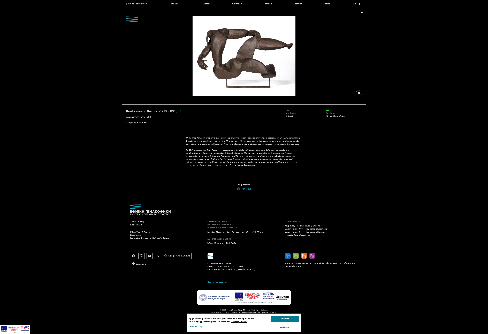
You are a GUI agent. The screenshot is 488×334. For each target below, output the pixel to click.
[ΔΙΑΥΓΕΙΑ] (282, 297)
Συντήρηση (135, 235)
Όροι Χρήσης (216, 313)
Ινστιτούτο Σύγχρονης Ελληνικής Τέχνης (149, 238)
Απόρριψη (285, 327)
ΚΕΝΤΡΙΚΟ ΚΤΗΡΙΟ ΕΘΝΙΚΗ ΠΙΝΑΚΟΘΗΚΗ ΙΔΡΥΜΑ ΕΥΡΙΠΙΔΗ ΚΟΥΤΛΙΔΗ (222, 224)
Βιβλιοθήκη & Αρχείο (140, 232)
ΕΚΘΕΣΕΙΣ (206, 4)
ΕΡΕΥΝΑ (298, 4)
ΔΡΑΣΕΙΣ (268, 4)
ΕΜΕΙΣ (327, 4)
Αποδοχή (285, 318)
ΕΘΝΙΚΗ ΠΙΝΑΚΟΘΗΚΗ (137, 4)
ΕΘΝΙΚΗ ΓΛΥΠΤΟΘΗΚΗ (219, 239)
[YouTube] (151, 257)
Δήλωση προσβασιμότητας (249, 313)
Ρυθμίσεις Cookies (269, 313)
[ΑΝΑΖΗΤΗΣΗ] (359, 4)
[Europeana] (140, 265)
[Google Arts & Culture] (178, 257)
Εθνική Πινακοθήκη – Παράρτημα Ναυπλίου (306, 232)
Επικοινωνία (136, 225)
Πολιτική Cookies (230, 313)
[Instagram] (142, 257)
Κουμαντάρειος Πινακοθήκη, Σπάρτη (302, 226)
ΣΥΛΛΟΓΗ (238, 4)
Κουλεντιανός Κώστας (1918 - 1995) (152, 111)
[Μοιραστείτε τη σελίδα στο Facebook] (238, 189)
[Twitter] (159, 257)
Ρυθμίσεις (194, 326)
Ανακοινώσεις (137, 222)
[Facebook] (134, 257)
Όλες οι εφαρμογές (217, 282)
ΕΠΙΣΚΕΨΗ (175, 4)
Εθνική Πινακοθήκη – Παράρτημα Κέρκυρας (306, 229)
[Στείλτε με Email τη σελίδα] (249, 189)
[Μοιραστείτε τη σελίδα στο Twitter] (244, 189)
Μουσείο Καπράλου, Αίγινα (297, 235)
